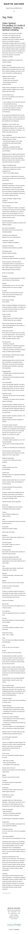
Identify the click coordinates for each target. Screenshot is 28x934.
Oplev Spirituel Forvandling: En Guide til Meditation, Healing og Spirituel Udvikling (13, 26)
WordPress (17, 929)
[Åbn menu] (14, 11)
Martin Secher (14, 4)
